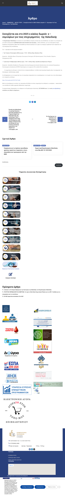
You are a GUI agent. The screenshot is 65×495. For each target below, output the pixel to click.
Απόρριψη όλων (40, 487)
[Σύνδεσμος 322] (11, 257)
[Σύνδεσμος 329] (6, 308)
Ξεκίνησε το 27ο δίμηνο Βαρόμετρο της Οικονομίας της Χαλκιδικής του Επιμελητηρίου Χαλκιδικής (27, 289)
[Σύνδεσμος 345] (36, 391)
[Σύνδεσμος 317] (11, 214)
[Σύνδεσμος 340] (43, 334)
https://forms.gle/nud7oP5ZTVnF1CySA (11, 80)
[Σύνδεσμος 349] (32, 446)
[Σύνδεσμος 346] (18, 430)
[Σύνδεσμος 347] (32, 440)
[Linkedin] (32, 449)
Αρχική (4, 22)
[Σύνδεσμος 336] (16, 390)
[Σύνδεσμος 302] (35, 102)
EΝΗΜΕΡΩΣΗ (10, 22)
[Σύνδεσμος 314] (11, 189)
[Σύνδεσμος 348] (32, 443)
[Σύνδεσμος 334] (11, 365)
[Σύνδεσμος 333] (11, 353)
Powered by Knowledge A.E (21, 475)
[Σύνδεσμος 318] (11, 223)
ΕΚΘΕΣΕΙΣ (43, 145)
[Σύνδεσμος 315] (11, 197)
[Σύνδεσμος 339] (43, 322)
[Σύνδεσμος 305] (32, 119)
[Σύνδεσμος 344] (48, 384)
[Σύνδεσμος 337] (16, 410)
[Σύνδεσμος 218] (32, 3)
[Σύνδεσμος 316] (11, 206)
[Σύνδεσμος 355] (32, 459)
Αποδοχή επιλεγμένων (27, 487)
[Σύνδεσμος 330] (9, 318)
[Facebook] (30, 449)
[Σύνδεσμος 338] (43, 310)
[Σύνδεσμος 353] (32, 455)
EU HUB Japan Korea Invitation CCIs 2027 (13, 296)
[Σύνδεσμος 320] (11, 240)
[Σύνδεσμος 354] (32, 457)
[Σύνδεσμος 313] (11, 180)
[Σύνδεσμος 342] (41, 361)
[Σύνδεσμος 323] (10, 264)
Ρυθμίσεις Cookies (52, 487)
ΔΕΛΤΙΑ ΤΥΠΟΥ (18, 22)
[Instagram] (34, 449)
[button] (62, 3)
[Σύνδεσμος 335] (11, 378)
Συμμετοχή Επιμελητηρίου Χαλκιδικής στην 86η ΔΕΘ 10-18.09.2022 (46, 149)
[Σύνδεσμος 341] (43, 347)
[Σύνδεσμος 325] (10, 275)
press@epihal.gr (56, 88)
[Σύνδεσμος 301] (32, 102)
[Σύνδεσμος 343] (43, 375)
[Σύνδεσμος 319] (11, 231)
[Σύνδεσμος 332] (11, 341)
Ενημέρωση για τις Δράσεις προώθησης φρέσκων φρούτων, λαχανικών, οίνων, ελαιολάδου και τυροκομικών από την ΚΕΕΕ (16, 151)
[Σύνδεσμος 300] (30, 102)
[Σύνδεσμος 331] (11, 329)
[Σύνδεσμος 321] (11, 248)
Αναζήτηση (5, 162)
